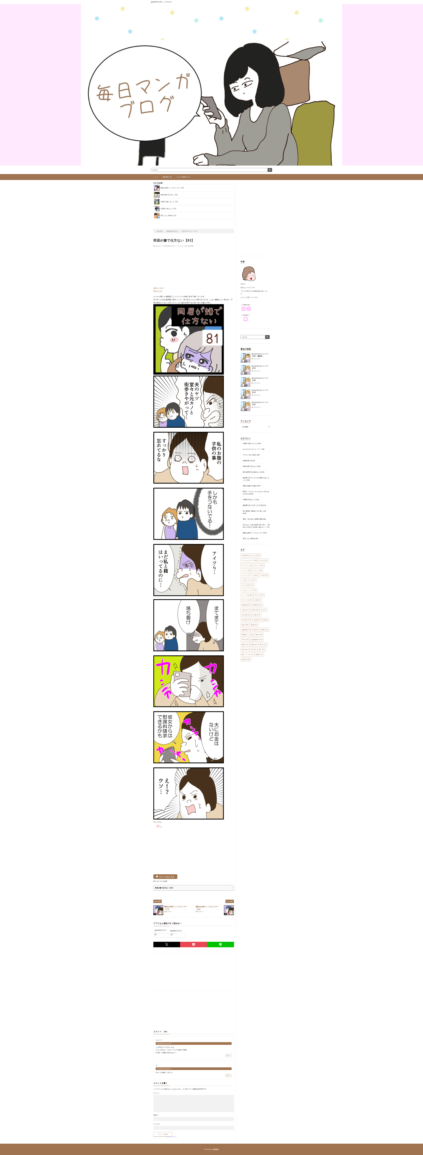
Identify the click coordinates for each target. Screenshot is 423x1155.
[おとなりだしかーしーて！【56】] (245, 406)
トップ (155, 177)
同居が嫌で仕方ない (170, 246)
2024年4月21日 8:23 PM (164, 1069)
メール (156, 1124)
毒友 (259, 635)
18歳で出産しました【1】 (169, 202)
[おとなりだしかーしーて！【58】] (245, 382)
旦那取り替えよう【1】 (168, 208)
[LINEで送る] (220, 944)
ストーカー (247, 565)
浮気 (245, 639)
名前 (155, 1115)
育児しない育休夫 (249, 538)
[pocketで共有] (193, 944)
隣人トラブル (247, 654)
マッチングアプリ (249, 575)
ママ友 (264, 575)
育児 (253, 649)
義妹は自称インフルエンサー (253, 533)
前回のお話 (157, 291)
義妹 (245, 644)
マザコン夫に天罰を (250, 455)
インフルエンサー (249, 560)
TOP (181, 221)
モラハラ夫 (247, 600)
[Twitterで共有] (166, 944)
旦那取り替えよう (249, 499)
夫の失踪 (246, 615)
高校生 (246, 659)
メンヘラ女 (247, 595)
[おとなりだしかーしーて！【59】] (245, 370)
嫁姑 (254, 625)
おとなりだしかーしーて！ (252, 449)
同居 (186, 246)
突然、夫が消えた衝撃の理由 (253, 519)
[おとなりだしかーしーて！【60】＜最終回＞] (245, 358)
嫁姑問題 (191, 246)
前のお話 (163, 221)
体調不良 (257, 605)
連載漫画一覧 (167, 177)
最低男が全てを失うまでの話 (253, 505)
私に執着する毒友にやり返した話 (254, 511)
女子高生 (246, 620)
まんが (182, 246)
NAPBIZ (216, 1149)
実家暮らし (247, 635)
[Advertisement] (193, 264)
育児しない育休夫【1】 (168, 215)
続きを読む (157, 822)
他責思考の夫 (247, 460)
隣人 (262, 649)
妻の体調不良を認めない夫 (252, 472)
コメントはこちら (167, 876)
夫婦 (256, 615)
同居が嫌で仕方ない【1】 (169, 195)
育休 (245, 649)
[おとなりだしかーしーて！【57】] (245, 394)
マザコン (257, 570)
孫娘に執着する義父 (250, 486)
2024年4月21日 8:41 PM (164, 1043)
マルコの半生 (247, 585)
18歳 (245, 555)
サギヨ (263, 560)
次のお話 (198, 221)
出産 (245, 610)
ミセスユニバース (249, 590)
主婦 (258, 600)
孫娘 (264, 630)
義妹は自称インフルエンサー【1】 (172, 188)
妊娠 (257, 620)
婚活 (245, 625)
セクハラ (259, 565)
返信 (227, 1055)
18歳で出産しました (250, 443)
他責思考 (246, 605)
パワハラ (246, 570)
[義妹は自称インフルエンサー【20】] (229, 910)
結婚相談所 (256, 639)
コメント (156, 1093)
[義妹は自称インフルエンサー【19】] (158, 910)
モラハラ (259, 595)
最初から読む (158, 288)
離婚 (259, 654)
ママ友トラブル (249, 580)
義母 (254, 644)
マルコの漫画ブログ (183, 177)
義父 (263, 644)
